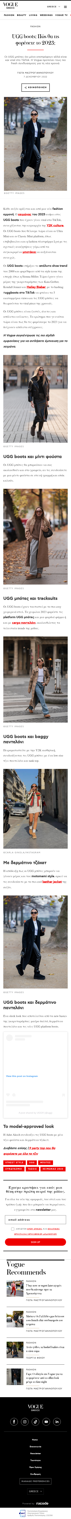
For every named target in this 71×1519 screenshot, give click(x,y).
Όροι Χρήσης (35, 1467)
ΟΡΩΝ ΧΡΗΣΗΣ (34, 1228)
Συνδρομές (35, 1474)
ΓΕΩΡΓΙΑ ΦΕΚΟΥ (35, 1358)
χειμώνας (24, 214)
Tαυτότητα (35, 1460)
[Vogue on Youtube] (46, 1421)
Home (35, 1440)
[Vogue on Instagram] (25, 1421)
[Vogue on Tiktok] (36, 1421)
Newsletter (35, 1453)
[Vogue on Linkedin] (57, 1421)
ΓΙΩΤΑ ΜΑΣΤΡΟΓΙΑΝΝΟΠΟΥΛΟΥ (35, 73)
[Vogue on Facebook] (14, 1421)
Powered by (28, 1503)
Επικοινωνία (35, 1446)
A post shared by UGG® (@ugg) (35, 1112)
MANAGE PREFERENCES (35, 1481)
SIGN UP (35, 1242)
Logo (35, 1409)
